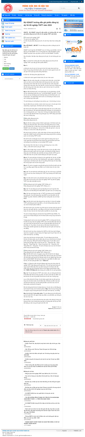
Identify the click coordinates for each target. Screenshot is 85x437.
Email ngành (8, 27)
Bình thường (7, 63)
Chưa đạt (6, 65)
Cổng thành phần (74, 1)
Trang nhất (7, 15)
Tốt (5, 59)
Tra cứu (57, 15)
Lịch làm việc (28, 15)
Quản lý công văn (10, 30)
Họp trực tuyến (9, 41)
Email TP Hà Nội (9, 23)
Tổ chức (14, 15)
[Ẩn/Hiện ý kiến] (40, 325)
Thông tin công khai (46, 15)
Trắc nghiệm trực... (10, 37)
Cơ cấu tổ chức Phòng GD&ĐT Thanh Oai (58, 1)
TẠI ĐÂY (56, 53)
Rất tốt (6, 57)
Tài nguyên (65, 15)
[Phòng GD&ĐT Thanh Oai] (8, 8)
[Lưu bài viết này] (60, 28)
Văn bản (20, 15)
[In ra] (57, 28)
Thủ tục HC (37, 15)
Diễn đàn (72, 15)
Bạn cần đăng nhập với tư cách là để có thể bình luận (42, 331)
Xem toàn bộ (73, 78)
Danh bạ (7, 34)
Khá (5, 61)
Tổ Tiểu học (58, 307)
